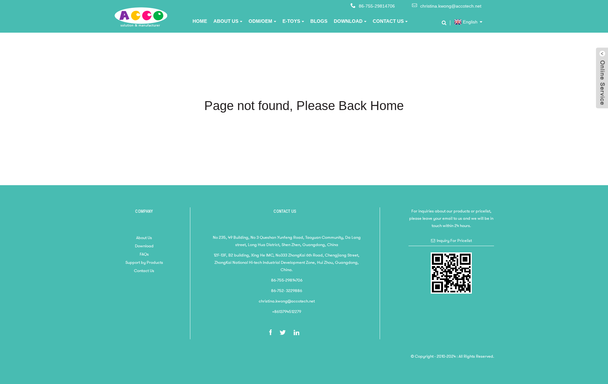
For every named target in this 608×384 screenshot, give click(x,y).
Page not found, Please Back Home (304, 106)
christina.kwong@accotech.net (450, 6)
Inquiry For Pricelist (454, 241)
